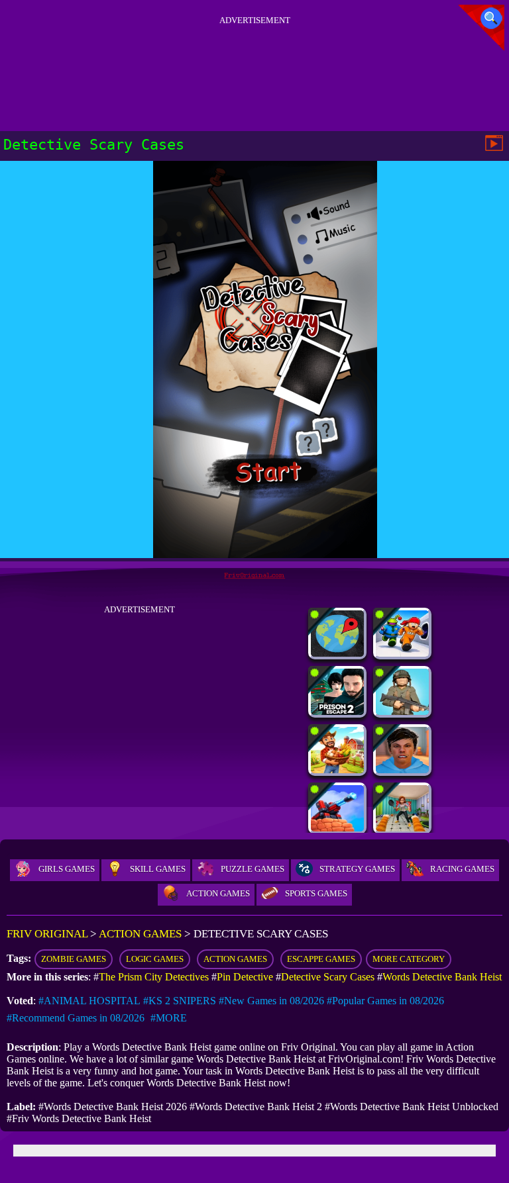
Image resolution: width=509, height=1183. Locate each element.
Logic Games (155, 959)
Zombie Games (73, 959)
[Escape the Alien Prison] (402, 653)
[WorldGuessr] (337, 653)
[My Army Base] (402, 711)
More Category (408, 959)
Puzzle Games (252, 869)
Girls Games (66, 869)
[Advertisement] (254, 59)
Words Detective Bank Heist (442, 976)
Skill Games (158, 869)
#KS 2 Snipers (179, 1000)
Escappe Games (321, 959)
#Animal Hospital (89, 1000)
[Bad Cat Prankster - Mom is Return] (402, 827)
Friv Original (47, 933)
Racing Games (462, 869)
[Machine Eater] (337, 827)
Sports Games (316, 893)
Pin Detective (245, 976)
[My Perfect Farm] (337, 769)
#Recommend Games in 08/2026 (75, 1017)
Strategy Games (357, 869)
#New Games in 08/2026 (271, 1000)
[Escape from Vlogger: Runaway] (402, 769)
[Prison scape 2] (337, 711)
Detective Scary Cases (327, 976)
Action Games (218, 893)
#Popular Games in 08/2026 (385, 1000)
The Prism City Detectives (154, 976)
